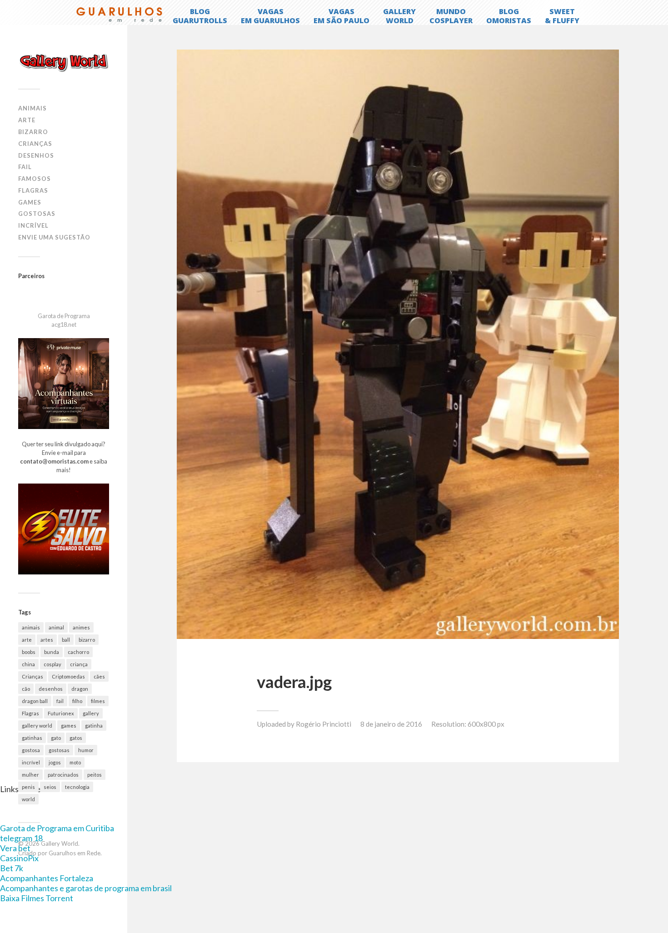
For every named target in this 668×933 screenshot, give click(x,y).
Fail (25, 166)
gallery (91, 713)
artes (46, 640)
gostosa (31, 750)
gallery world (37, 725)
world (28, 799)
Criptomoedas (68, 676)
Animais (32, 108)
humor (86, 750)
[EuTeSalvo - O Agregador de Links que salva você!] (63, 572)
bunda (51, 652)
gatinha (94, 725)
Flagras (33, 190)
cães (99, 676)
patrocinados (63, 775)
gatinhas (32, 738)
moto (75, 762)
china (28, 664)
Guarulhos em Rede (74, 853)
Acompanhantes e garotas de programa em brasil (86, 888)
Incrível (33, 225)
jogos (55, 762)
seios (50, 787)
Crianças (35, 143)
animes (81, 627)
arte (27, 640)
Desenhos (36, 155)
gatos (76, 738)
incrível (31, 762)
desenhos (51, 689)
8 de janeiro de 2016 (391, 724)
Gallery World (59, 843)
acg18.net (63, 324)
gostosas (59, 750)
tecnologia (77, 787)
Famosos (34, 178)
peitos (94, 775)
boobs (28, 652)
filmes (98, 701)
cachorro (78, 652)
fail (60, 701)
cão (26, 689)
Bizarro (33, 131)
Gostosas (36, 213)
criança (79, 664)
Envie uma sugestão (54, 237)
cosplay (52, 664)
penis (28, 787)
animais (31, 627)
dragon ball (35, 701)
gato (56, 738)
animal (56, 627)
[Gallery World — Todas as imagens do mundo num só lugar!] (63, 62)
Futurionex (61, 713)
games (68, 725)
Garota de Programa (64, 315)
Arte (26, 120)
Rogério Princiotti (323, 724)
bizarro (87, 640)
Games (29, 202)
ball (66, 640)
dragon (79, 689)
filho (77, 701)
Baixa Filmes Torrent (36, 898)
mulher (30, 775)
